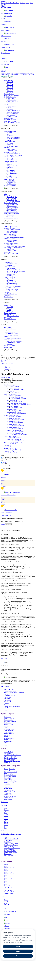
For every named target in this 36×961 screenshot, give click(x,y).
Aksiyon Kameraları (12, 289)
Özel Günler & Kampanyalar (11, 834)
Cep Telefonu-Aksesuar (7, 73)
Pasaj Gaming (7, 700)
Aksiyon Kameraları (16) (14, 439)
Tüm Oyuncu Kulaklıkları (17, 425)
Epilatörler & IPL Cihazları (11, 243)
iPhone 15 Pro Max (9, 873)
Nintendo (9, 265)
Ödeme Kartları (8, 295)
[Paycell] (18, 926)
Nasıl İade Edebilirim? (10, 756)
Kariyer (6, 694)
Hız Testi (6, 707)
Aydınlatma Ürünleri (12, 333)
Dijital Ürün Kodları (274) (11, 394)
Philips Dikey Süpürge (10, 776)
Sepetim (3, 71)
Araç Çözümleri (8, 339)
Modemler (10, 158)
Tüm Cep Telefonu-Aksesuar (11, 122)
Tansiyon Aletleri (11, 250)
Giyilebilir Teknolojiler (10, 97)
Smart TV (10, 307)
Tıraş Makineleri (11, 235)
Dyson (6, 811)
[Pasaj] (3, 6)
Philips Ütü (7, 784)
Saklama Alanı (11, 274)
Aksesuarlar (7, 104)
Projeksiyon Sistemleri (10, 313)
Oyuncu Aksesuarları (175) (11, 415)
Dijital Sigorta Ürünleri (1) (14, 412)
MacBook (10, 143)
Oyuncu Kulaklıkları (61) (14, 424)
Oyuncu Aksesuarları (9, 277)
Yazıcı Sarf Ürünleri (12, 178)
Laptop (6, 727)
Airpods (6, 742)
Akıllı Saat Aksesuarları (13, 110)
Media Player (7, 317)
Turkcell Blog (7, 701)
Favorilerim (16, 3)
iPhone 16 (10, 83)
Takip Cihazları (11, 103)
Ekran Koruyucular (12, 113)
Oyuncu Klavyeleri (12, 278)
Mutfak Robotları (11, 206)
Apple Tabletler (11, 149)
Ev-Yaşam (31, 74)
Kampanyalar (4, 3)
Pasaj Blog (3, 4)
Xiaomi (6, 825)
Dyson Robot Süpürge (10, 796)
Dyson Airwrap (8, 887)
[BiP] (18, 917)
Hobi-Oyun (15, 74)
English (6, 901)
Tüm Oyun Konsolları (13, 386)
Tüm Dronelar (11, 446)
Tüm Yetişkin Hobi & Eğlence (15, 449)
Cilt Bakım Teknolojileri (10, 226)
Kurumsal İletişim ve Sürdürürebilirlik (14, 692)
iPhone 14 (10, 86)
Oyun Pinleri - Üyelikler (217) (15, 397)
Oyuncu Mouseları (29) (13, 421)
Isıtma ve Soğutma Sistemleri (11, 213)
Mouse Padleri (11, 170)
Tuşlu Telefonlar (8, 118)
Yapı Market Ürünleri (9, 345)
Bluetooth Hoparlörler (13, 316)
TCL (5, 826)
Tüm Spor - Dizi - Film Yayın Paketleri (21, 404)
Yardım (31, 3)
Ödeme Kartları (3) (9, 451)
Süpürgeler (7, 195)
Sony (5, 828)
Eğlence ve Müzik (12, 272)
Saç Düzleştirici (8, 741)
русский (6, 904)
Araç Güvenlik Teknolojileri (14, 341)
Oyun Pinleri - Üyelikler (13, 269)
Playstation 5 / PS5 (12, 263)
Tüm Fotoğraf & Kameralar (14, 437)
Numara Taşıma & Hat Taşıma (12, 706)
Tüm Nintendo (15, 392)
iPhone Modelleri (8, 720)
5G (5, 704)
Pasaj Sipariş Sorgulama (10, 758)
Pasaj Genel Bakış (9, 689)
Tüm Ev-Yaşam (8, 347)
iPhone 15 (10, 85)
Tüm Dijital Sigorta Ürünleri (18, 413)
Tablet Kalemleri (11, 184)
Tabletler (6, 147)
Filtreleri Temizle (5, 377)
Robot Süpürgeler (12, 197)
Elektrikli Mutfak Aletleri (10, 203)
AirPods (9, 107)
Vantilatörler (10, 215)
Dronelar (6, 292)
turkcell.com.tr (4, 1)
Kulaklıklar (10, 109)
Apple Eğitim (7, 837)
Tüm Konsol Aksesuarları (17, 431)
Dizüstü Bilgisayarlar (9, 141)
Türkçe (6, 900)
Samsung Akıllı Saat (9, 791)
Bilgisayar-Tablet (18, 73)
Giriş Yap (3, 7)
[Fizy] (18, 909)
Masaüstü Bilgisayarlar (10, 131)
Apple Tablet (7, 787)
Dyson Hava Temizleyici (10, 781)
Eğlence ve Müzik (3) (13, 406)
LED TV (9, 308)
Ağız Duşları (10, 241)
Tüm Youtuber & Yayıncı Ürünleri (16, 443)
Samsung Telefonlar (9, 769)
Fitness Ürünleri (11, 329)
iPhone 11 (10, 91)
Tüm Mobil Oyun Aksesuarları (19, 434)
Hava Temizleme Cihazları (11, 212)
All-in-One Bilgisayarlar (13, 137)
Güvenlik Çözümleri (12, 335)
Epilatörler (10, 244)
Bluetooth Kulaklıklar (9, 724)
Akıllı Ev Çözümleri (9, 332)
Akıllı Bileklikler (11, 100)
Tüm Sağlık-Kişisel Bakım (11, 253)
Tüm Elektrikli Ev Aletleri (11, 218)
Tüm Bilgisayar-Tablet (10, 185)
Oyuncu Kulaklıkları (12, 281)
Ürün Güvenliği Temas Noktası (12, 755)
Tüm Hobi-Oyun (8, 297)
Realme (6, 823)
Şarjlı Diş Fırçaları (12, 240)
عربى (5, 903)
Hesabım (8, 7)
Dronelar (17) (7, 445)
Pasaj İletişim (7, 697)
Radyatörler (10, 216)
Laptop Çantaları (11, 175)
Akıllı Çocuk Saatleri (13, 101)
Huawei (6, 816)
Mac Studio (10, 135)
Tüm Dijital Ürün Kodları (14, 395)
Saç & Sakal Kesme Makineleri (15, 237)
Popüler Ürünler (6, 861)
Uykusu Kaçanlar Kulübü (11, 843)
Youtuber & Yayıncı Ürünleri (11, 291)
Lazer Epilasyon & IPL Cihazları (16, 246)
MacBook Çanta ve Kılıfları (14, 155)
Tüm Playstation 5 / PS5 (17, 389)
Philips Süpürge (8, 778)
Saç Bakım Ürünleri (9, 228)
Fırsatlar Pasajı (8, 840)
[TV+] (18, 920)
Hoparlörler (10, 167)
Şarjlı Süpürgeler (11, 198)
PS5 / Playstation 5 (9, 892)
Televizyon (7, 735)
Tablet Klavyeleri (11, 182)
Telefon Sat (7, 762)
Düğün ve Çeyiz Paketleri (11, 839)
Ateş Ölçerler (10, 249)
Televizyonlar (7, 305)
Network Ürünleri (12, 159)
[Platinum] (18, 914)
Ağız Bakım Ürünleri (9, 238)
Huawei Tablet (8, 794)
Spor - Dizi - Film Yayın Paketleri (16, 271)
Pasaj (5, 366)
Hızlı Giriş (3, 360)
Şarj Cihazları (11, 115)
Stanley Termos (8, 799)
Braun (5, 813)
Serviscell (9, 344)
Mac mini (9, 132)
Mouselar (9, 168)
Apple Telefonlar (8, 80)
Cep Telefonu (7, 717)
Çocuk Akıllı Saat (8, 738)
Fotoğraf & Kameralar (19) (11, 436)
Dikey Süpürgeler (12, 200)
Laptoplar (9, 144)
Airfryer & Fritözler (12, 204)
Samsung (6, 810)
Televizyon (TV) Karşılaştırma (12, 761)
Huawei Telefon (8, 797)
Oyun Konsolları (8, 262)
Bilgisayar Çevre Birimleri (11, 161)
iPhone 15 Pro (8, 872)
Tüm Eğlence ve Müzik (17, 407)
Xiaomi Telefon (8, 788)
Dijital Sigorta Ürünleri (13, 275)
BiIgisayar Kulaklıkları (13, 165)
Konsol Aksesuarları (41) (14, 430)
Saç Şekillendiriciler (12, 231)
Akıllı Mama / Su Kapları (14, 338)
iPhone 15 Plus (8, 870)
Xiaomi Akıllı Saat (9, 790)
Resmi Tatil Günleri (9, 849)
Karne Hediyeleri (8, 846)
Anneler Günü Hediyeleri (10, 852)
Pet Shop (6, 336)
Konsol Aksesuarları (12, 285)
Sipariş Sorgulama (24, 3)
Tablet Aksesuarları (9, 179)
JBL (5, 817)
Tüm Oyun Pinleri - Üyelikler (18, 398)
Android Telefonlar (9, 94)
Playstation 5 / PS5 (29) (13, 388)
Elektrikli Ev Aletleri (28, 73)
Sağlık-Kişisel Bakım (6, 74)
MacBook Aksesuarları (10, 152)
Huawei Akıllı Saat (9, 782)
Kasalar (9, 140)
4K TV (9, 310)
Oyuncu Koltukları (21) (13, 427)
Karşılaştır (8, 524)
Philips (6, 822)
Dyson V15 (7, 889)
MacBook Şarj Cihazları (13, 153)
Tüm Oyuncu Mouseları (17, 422)
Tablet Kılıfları (11, 181)
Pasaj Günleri (7, 842)
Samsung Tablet (8, 773)
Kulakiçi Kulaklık (8, 739)
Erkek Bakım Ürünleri (10, 234)
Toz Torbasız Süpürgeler (13, 201)
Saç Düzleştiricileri (12, 232)
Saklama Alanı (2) (12, 409)
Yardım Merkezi (8, 752)
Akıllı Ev (6, 703)
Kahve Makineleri (12, 209)
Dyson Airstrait (8, 890)
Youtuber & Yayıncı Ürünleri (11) (13, 442)
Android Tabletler (12, 150)
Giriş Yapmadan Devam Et (8, 362)
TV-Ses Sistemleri (23, 74)
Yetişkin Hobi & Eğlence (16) (12, 448)
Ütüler (5, 194)
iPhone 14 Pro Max (9, 879)
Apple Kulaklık (8, 779)
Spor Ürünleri (7, 327)
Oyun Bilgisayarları (12, 146)
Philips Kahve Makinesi (10, 772)
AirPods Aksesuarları (13, 112)
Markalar (10, 3)
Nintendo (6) (10, 391)
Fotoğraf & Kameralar (10, 288)
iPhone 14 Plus (8, 876)
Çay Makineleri (11, 210)
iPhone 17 (10, 82)
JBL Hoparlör (7, 785)
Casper (6, 814)
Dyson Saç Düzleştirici (10, 775)
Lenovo (6, 819)
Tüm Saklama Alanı (16, 410)
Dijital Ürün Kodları (9, 266)
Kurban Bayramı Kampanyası (12, 848)
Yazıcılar (9, 176)
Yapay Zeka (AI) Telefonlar (11, 95)
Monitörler (10, 162)
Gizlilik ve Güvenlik (9, 695)
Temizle (3, 524)
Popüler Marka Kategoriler (10, 766)
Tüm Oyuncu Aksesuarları (14, 416)
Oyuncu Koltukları (12, 283)
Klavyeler (10, 164)
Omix (5, 820)
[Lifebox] (18, 923)
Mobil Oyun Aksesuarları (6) (15, 433)
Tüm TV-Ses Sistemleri (10, 319)
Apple (5, 808)
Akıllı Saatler (10, 98)
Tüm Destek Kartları (16, 401)
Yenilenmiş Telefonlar (10, 119)
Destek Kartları (11, 268)
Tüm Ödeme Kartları (12, 453)
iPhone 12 (10, 89)
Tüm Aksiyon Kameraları (17, 440)
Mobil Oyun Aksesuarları (14, 286)
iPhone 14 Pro (8, 878)
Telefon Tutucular (12, 116)
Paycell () (5, 462)
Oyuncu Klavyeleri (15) (13, 418)
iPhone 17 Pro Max (9, 867)
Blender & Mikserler (12, 207)
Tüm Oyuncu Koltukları (17, 428)
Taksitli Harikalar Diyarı (10, 855)
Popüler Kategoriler (7, 714)
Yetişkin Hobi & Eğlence (10, 294)
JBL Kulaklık (7, 770)
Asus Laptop (7, 793)
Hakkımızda (5, 686)
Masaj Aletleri (7, 252)
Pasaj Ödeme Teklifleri (10, 851)
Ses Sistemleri (7, 314)
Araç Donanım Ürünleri (13, 342)
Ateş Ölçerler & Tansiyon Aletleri (13, 247)
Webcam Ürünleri (12, 173)
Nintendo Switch (8, 893)
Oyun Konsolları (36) (9, 385)
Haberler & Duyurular (10, 691)
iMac (8, 134)
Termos (9, 330)
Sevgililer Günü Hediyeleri (11, 845)
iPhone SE (10, 92)
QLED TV (10, 311)
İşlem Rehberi (7, 753)
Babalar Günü (7, 854)
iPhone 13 (10, 88)
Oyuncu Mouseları (12, 280)
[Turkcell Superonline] (18, 911)
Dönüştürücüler (11, 172)
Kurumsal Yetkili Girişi (7, 363)
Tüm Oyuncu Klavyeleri (17, 419)
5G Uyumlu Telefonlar (10, 121)
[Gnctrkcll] (18, 929)
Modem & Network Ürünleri (11, 156)
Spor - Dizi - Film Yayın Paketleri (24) (17, 403)
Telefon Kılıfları (11, 106)
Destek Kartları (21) (12, 400)
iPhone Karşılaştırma (9, 759)
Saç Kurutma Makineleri (13, 229)
